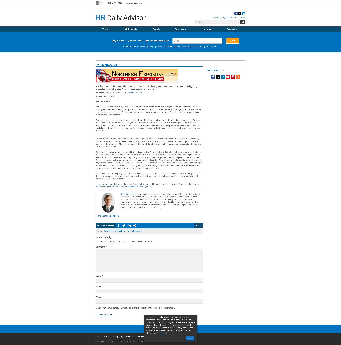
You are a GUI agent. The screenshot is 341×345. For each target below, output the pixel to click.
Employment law (118, 231)
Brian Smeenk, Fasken (108, 216)
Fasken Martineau (134, 231)
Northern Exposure (135, 93)
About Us (232, 18)
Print (198, 225)
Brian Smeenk (127, 194)
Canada (106, 231)
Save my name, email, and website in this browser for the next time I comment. (136, 308)
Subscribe (232, 29)
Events (156, 29)
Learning (206, 29)
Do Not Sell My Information (134, 336)
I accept (190, 338)
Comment (101, 247)
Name (99, 276)
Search (242, 22)
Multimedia (131, 29)
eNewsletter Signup (220, 18)
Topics (105, 29)
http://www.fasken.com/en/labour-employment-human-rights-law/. (124, 186)
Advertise (241, 18)
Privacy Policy (118, 336)
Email (99, 286)
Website (100, 297)
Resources (180, 29)
